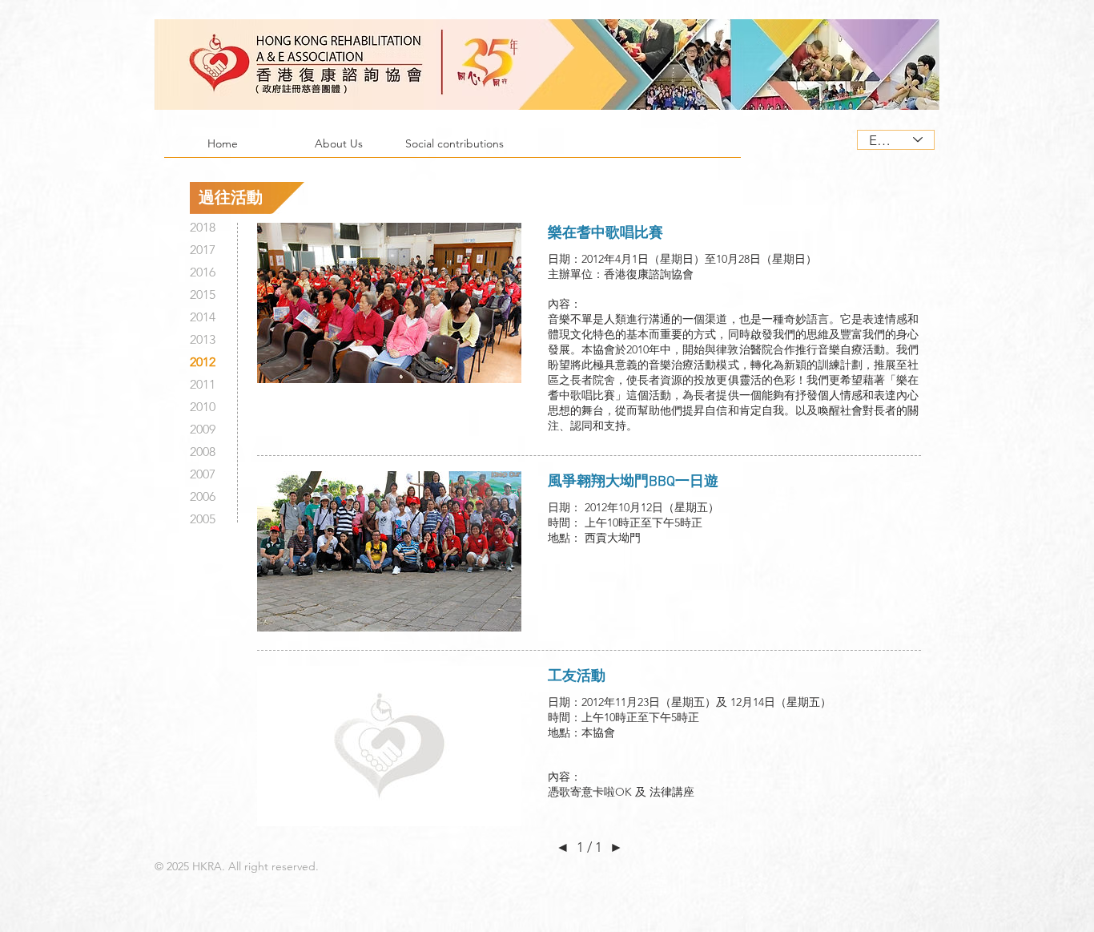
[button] (338, 148)
